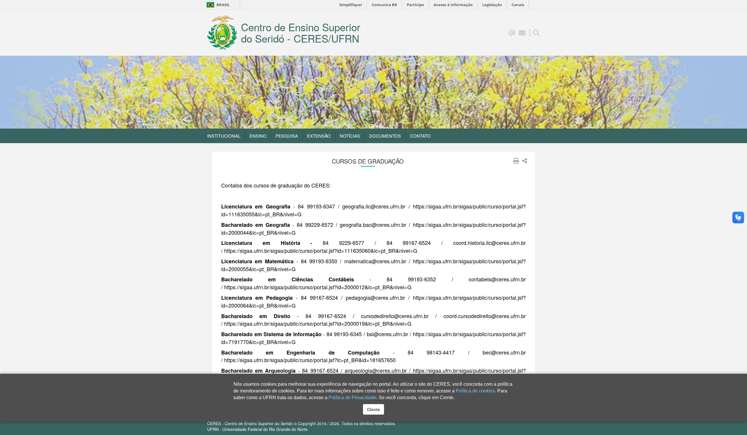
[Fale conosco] (522, 32)
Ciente (373, 409)
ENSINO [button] (257, 136)
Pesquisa (286, 136)
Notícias (350, 136)
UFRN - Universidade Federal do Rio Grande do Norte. (258, 429)
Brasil (218, 4)
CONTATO (420, 136)
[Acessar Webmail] (512, 32)
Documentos (385, 136)
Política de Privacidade (352, 397)
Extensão (319, 136)
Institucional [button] (223, 136)
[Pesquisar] (536, 32)
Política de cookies (475, 390)
